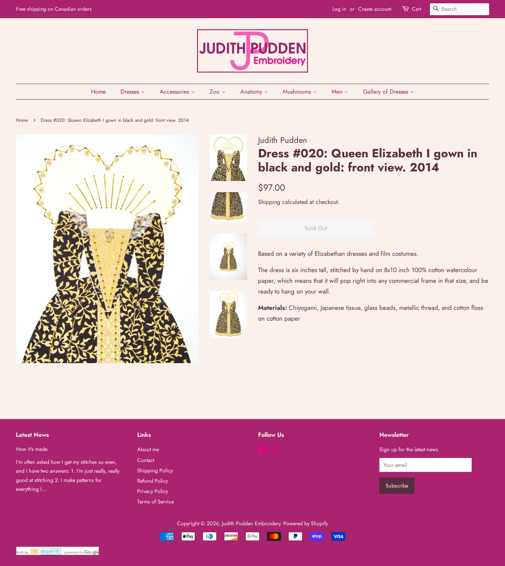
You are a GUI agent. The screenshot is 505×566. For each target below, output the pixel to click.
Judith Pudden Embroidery (251, 523)
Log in (339, 9)
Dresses (131, 91)
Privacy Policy (152, 491)
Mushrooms (298, 91)
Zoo (215, 91)
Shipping (269, 202)
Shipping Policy (155, 470)
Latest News (32, 435)
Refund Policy (152, 481)
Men (338, 91)
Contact (145, 460)
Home (98, 91)
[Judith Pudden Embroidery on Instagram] (274, 451)
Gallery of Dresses (386, 91)
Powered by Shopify (305, 523)
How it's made (31, 449)
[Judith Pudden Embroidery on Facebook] (262, 451)
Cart (416, 9)
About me (148, 449)
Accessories (175, 91)
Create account (374, 9)
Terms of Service (155, 501)
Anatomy (252, 91)
